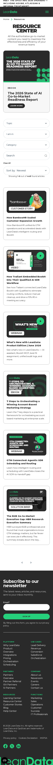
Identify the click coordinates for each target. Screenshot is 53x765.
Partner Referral (12, 681)
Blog (5, 708)
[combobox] (26, 123)
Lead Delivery (38, 645)
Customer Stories (12, 704)
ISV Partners (10, 684)
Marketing (36, 698)
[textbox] (26, 123)
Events (34, 681)
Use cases (36, 642)
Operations (37, 704)
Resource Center (12, 701)
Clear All (7, 163)
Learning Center (12, 698)
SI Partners (9, 688)
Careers (35, 684)
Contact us (37, 688)
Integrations (9, 655)
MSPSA (43, 738)
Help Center (10, 711)
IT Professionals (39, 714)
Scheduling (9, 664)
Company (36, 671)
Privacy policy (9, 738)
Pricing (7, 658)
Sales (33, 701)
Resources (9, 695)
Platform (8, 642)
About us (36, 675)
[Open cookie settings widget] (4, 760)
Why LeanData (11, 645)
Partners (8, 671)
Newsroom (37, 678)
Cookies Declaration (28, 738)
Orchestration (10, 661)
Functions (36, 695)
